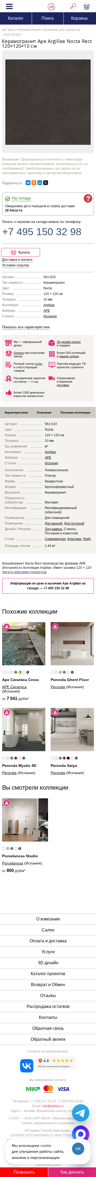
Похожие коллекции (75, 412)
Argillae (49, 305)
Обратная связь (48, 1028)
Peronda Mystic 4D (19, 765)
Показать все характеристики (26, 327)
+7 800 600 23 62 (70, 1101)
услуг (38, 363)
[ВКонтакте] (28, 182)
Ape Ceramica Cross (20, 680)
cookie (45, 1145)
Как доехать (72, 1172)
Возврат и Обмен (48, 984)
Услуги (48, 952)
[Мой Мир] (39, 182)
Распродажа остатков (48, 1006)
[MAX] (80, 1134)
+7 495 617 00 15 (43, 1101)
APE (46, 311)
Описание (44, 412)
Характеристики (16, 412)
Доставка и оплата (17, 260)
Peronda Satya (64, 765)
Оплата (19, 352)
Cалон (48, 930)
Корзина (87, 6)
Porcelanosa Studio (20, 856)
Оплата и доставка (48, 941)
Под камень (53, 529)
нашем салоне (69, 356)
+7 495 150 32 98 (41, 231)
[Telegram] (80, 1113)
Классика (74, 539)
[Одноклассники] (33, 182)
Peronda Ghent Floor (70, 680)
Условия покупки (15, 265)
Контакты (48, 1017)
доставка (63, 385)
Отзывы (48, 995)
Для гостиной (74, 523)
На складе (21, 198)
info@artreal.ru (53, 1106)
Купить (24, 252)
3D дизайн (48, 962)
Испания (50, 316)
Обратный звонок (48, 1039)
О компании (48, 919)
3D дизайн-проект (69, 341)
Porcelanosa (12, 863)
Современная (55, 539)
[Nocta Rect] (48, 101)
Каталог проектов (48, 973)
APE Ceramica (14, 687)
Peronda (58, 687)
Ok (78, 1149)
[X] (45, 182)
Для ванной (53, 523)
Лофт (87, 539)
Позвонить (24, 1172)
